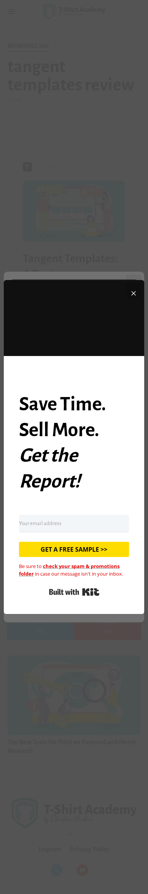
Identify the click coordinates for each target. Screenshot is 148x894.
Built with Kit (74, 592)
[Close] (133, 290)
